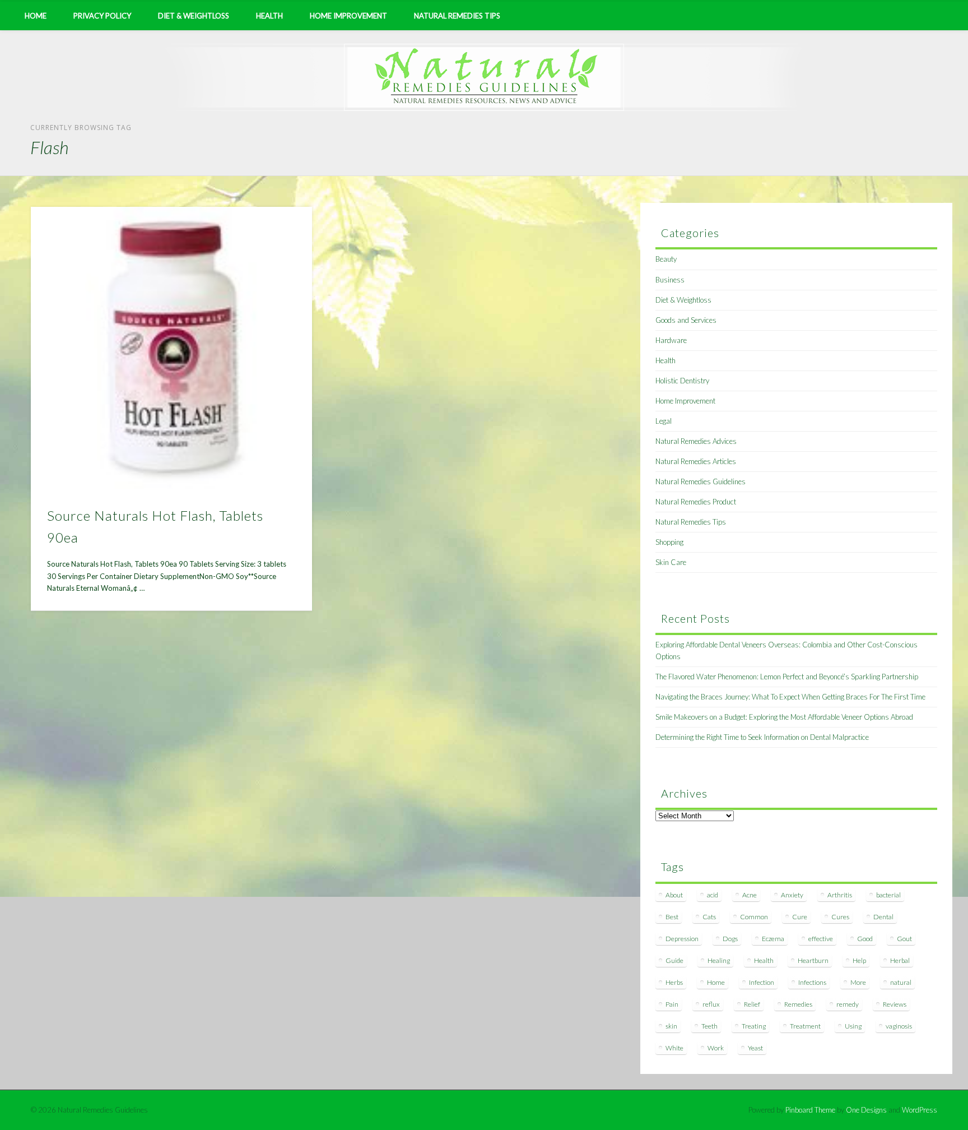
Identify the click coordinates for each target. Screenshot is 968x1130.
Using (853, 1026)
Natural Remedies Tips (457, 15)
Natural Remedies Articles (695, 461)
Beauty (666, 258)
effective (820, 938)
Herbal (900, 960)
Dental (883, 917)
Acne (749, 895)
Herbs (674, 982)
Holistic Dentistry (682, 380)
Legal (663, 420)
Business (670, 279)
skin (671, 1026)
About (674, 895)
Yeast (755, 1048)
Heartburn (813, 960)
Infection (761, 982)
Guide (674, 960)
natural (900, 982)
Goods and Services (685, 320)
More (858, 982)
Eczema (773, 938)
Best (672, 917)
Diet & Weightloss (193, 15)
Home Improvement (348, 15)
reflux (711, 1004)
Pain (672, 1004)
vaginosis (899, 1026)
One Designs (866, 1109)
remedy (847, 1004)
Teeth (709, 1026)
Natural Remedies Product (695, 501)
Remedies (798, 1004)
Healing (719, 960)
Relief (752, 1004)
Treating (754, 1026)
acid (712, 895)
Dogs (730, 938)
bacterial (888, 895)
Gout (904, 938)
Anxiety (792, 895)
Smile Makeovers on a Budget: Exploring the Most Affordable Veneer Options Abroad (784, 716)
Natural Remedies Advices (696, 441)
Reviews (894, 1004)
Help (859, 960)
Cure (799, 917)
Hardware (671, 340)
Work (716, 1048)
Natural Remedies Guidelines (700, 481)
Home (35, 15)
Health (269, 15)
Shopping (669, 542)
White (674, 1048)
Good (865, 938)
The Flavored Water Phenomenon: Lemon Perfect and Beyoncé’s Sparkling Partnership (786, 676)
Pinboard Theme (810, 1109)
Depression (682, 938)
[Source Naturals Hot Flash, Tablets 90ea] (172, 348)
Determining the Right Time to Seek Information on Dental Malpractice (762, 737)
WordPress (919, 1109)
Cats (709, 917)
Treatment (805, 1026)
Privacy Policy (102, 15)
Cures (840, 917)
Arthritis (839, 895)
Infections (812, 982)
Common (754, 917)
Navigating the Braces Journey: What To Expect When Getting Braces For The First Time (790, 696)
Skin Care (670, 562)
